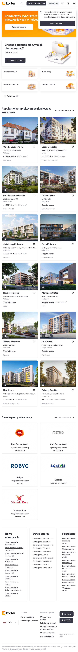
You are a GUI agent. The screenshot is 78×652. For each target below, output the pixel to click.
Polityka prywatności (48, 623)
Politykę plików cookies (59, 15)
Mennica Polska (47, 404)
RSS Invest (7, 160)
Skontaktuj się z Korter (29, 621)
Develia (6, 404)
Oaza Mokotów (47, 258)
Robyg (5, 306)
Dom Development (48, 209)
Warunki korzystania (47, 633)
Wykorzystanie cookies (45, 618)
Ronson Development (49, 160)
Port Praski (46, 355)
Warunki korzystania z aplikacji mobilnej (48, 628)
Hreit (43, 306)
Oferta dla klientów (47, 636)
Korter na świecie (27, 617)
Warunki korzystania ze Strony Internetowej (59, 17)
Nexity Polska (14, 404)
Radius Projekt (8, 209)
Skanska (6, 258)
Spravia (6, 355)
